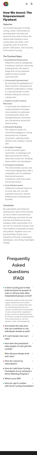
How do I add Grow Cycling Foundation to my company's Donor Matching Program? (18, 371)
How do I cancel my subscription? (14, 362)
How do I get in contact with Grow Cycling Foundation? (19, 384)
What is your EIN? (13, 378)
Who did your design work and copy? (17, 354)
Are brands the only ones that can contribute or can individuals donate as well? (17, 328)
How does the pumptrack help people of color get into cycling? (18, 346)
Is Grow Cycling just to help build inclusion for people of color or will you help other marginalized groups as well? (18, 291)
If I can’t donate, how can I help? (16, 337)
